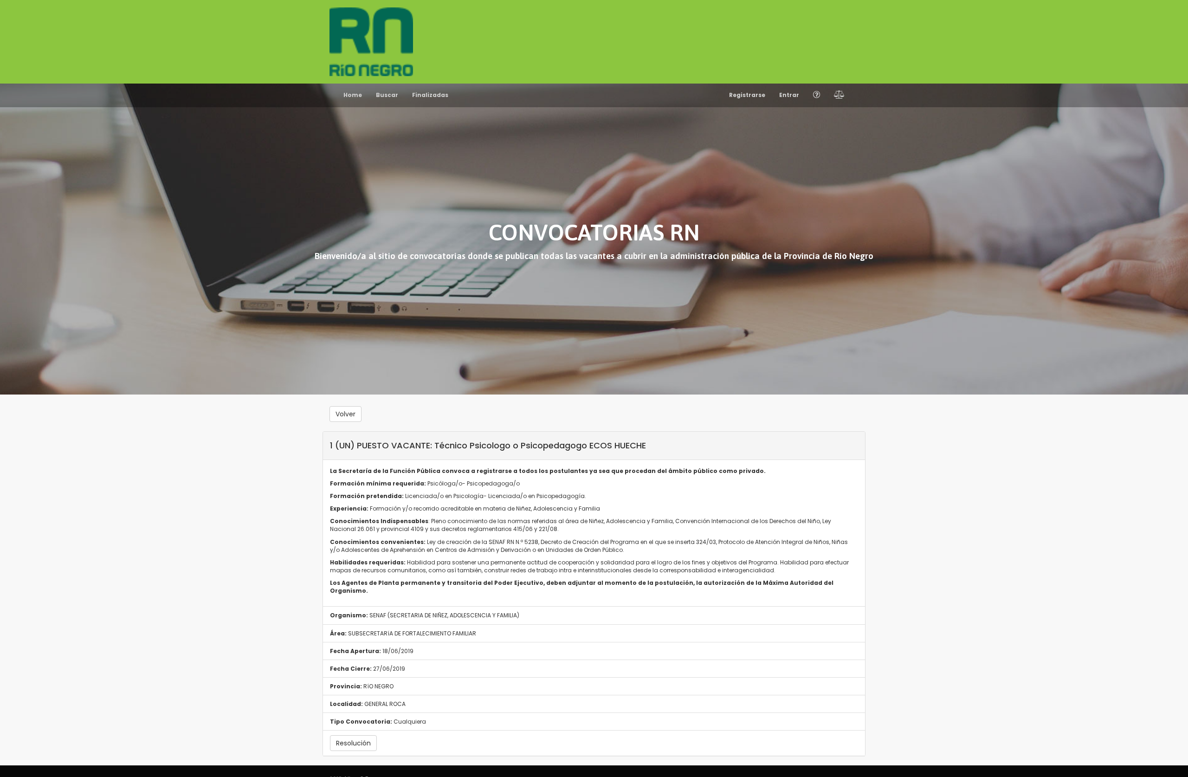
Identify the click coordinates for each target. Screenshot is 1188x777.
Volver (345, 414)
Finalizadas (430, 95)
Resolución (353, 743)
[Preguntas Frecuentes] (816, 95)
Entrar (789, 95)
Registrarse (747, 95)
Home (352, 95)
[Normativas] (839, 95)
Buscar (387, 95)
